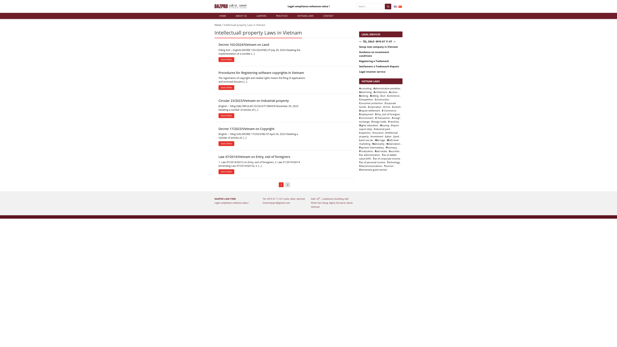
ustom (396, 107)
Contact (328, 15)
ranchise (393, 121)
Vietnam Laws (305, 15)
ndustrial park (382, 129)
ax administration (369, 155)
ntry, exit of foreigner (387, 114)
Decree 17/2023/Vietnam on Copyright (246, 129)
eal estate (381, 151)
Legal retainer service (372, 71)
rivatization (366, 151)
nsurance (378, 132)
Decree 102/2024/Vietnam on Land (244, 45)
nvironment (366, 118)
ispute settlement (369, 110)
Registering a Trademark (374, 61)
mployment (366, 114)
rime (386, 107)
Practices (282, 15)
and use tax (366, 140)
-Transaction (382, 118)
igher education (368, 125)
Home (222, 15)
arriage (380, 140)
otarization (393, 144)
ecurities (394, 151)
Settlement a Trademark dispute (379, 66)
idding (374, 96)
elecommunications (370, 166)
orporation (374, 107)
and (396, 136)
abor (388, 136)
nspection (365, 132)
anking (363, 96)
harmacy (391, 147)
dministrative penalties (386, 88)
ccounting (365, 88)
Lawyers (261, 15)
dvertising (365, 92)
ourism (388, 166)
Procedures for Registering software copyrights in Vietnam (261, 73)
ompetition (366, 99)
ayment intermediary (371, 147)
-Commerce (389, 110)
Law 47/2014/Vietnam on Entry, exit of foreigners (254, 157)
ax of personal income (372, 162)
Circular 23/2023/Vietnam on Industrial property (254, 101)
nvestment (377, 136)
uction (393, 92)
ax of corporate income (386, 158)
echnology (393, 162)
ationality (378, 144)
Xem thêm (226, 59)
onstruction (382, 99)
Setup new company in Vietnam (378, 47)
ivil (382, 96)
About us (241, 15)
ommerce (393, 96)
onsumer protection (371, 103)
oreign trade (378, 121)
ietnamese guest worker (373, 169)
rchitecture (380, 92)
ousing (384, 125)
